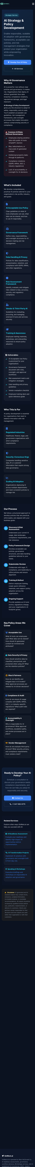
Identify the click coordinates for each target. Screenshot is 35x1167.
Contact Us (18, 798)
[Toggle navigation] (33, 4)
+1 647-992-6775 (18, 804)
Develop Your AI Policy (18, 62)
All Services (18, 69)
